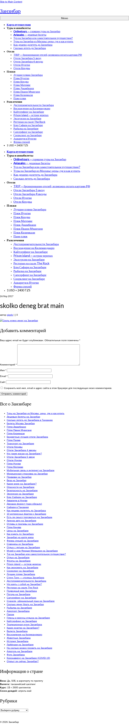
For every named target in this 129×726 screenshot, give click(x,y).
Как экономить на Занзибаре (22, 567)
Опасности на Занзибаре (20, 487)
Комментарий (8, 364)
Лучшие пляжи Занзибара (21, 574)
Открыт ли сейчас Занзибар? (23, 661)
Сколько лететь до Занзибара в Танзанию (30, 420)
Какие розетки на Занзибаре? (23, 627)
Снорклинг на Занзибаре (20, 571)
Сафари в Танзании (18, 507)
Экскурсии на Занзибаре (20, 493)
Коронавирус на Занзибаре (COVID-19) (28, 658)
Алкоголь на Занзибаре (19, 651)
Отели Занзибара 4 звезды (21, 450)
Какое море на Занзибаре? (22, 483)
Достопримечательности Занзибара (26, 581)
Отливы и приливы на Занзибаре (25, 524)
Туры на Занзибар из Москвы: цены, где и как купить (35, 413)
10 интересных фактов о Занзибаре (26, 514)
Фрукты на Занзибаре (19, 560)
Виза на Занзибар (16, 480)
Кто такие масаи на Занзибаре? (24, 453)
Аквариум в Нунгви (17, 500)
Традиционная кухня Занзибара (24, 624)
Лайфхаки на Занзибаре (20, 644)
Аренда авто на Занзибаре (21, 520)
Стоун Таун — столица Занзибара (25, 577)
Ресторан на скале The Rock (22, 587)
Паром (10, 614)
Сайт (2, 382)
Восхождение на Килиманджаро (24, 634)
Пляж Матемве (15, 467)
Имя (3, 370)
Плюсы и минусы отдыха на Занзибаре (28, 617)
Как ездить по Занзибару (20, 534)
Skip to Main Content (11, 1)
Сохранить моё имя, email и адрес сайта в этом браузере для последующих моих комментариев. (58, 388)
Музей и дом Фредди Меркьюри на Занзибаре (32, 550)
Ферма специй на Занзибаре (23, 540)
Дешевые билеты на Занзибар (23, 416)
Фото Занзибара (16, 654)
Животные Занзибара (19, 638)
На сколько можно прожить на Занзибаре (29, 648)
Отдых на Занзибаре (18, 557)
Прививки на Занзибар (19, 477)
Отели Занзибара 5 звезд (21, 457)
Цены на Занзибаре (18, 530)
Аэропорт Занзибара (18, 611)
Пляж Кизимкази (16, 433)
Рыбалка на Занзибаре (19, 607)
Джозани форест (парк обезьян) (24, 503)
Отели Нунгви (14, 460)
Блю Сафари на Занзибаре (22, 497)
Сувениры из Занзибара (20, 544)
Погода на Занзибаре (18, 594)
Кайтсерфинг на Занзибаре (22, 621)
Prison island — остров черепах (24, 564)
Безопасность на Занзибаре (22, 490)
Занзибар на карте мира (20, 537)
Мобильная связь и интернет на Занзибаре (30, 470)
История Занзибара (17, 641)
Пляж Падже (13, 440)
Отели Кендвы (15, 447)
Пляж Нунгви (14, 463)
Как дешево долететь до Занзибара (26, 510)
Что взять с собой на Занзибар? (24, 584)
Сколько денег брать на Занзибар (25, 604)
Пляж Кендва (14, 527)
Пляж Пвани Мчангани (19, 430)
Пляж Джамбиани (16, 426)
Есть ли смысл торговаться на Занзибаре (29, 517)
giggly (10, 314)
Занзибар (10, 11)
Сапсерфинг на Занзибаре (21, 597)
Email (3, 376)
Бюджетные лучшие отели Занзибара (27, 436)
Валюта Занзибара (17, 631)
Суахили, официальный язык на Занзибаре (31, 601)
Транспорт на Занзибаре (20, 443)
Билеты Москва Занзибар (21, 423)
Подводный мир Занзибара (22, 591)
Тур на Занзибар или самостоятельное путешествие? (36, 554)
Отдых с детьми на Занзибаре (23, 547)
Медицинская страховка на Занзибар (27, 473)
